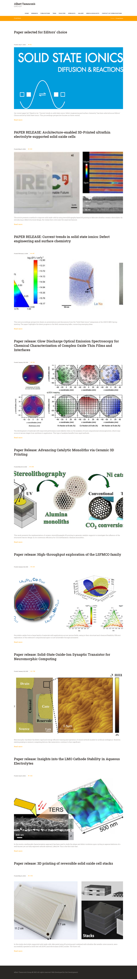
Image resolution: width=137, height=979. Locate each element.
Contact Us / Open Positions (112, 13)
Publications (45, 13)
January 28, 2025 (23, 567)
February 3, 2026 (23, 253)
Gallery (81, 13)
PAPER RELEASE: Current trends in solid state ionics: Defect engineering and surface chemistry (62, 238)
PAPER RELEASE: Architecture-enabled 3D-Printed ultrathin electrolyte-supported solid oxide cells (62, 134)
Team (54, 13)
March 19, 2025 (22, 467)
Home (27, 13)
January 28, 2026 (23, 362)
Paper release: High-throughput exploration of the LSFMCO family (67, 554)
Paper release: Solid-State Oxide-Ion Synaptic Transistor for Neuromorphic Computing (62, 656)
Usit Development (71, 972)
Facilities (62, 13)
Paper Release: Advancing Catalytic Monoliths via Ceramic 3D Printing (64, 452)
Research (34, 13)
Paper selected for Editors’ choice (40, 32)
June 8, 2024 (22, 776)
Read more (18, 120)
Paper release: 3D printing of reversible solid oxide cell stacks (63, 863)
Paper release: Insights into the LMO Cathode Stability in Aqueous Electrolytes (67, 761)
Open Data (71, 13)
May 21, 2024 (22, 876)
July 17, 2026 (22, 44)
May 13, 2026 (22, 149)
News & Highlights (92, 13)
